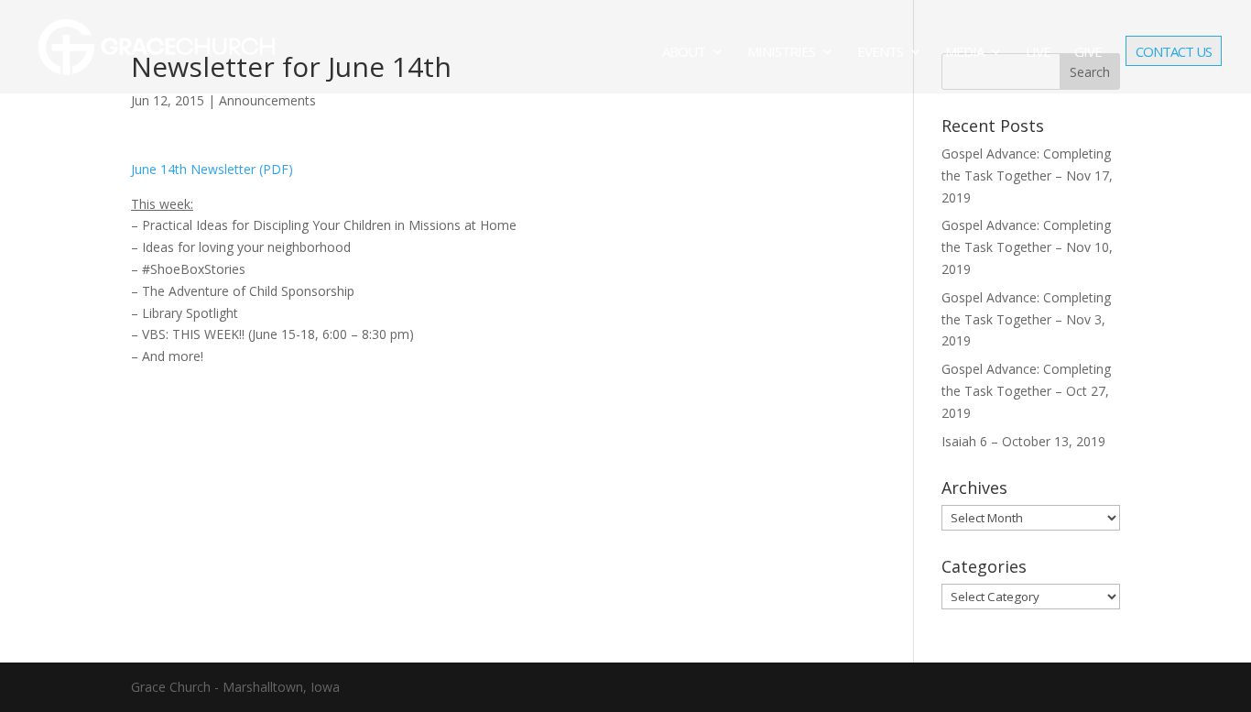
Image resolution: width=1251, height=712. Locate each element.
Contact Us (1174, 53)
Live (1038, 52)
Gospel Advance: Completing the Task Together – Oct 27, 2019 (1026, 391)
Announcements (267, 100)
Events (880, 52)
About (683, 52)
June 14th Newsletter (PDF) (212, 169)
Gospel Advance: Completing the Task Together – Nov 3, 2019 (1026, 319)
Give (1088, 52)
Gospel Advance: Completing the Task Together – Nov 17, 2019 (1027, 175)
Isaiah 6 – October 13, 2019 (1023, 441)
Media (964, 52)
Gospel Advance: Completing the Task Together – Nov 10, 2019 (1027, 247)
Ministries (781, 52)
